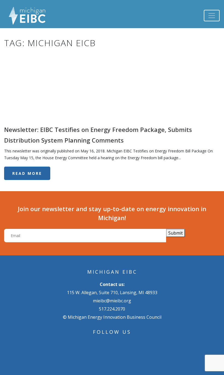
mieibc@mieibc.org (112, 301)
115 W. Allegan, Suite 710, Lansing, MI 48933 (112, 293)
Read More (27, 173)
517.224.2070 (112, 309)
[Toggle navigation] (212, 15)
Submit (175, 233)
